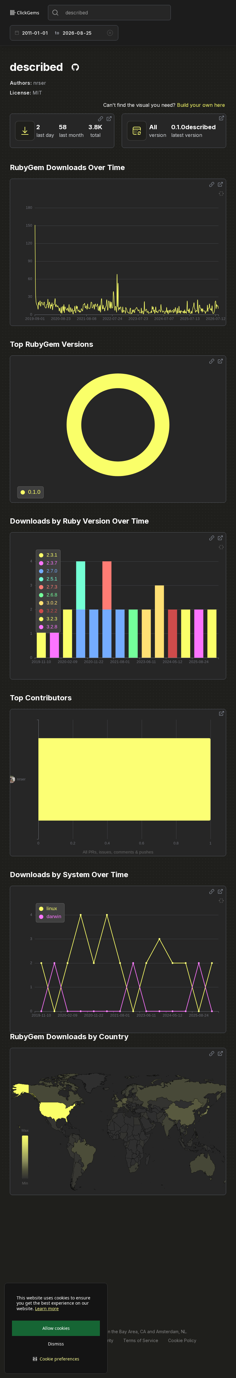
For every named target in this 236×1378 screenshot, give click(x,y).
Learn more (47, 1308)
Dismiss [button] (56, 1344)
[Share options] (100, 119)
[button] (56, 1359)
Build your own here (201, 105)
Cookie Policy (182, 1340)
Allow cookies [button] (56, 1328)
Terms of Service (140, 1340)
